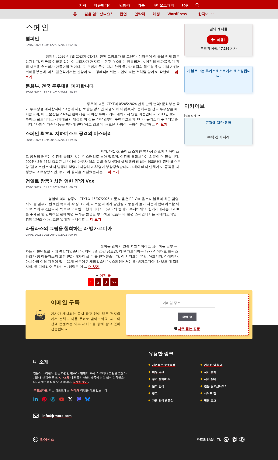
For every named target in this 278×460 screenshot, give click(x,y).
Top (185, 5)
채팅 (156, 13)
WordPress (177, 13)
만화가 (124, 5)
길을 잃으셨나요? (98, 13)
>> (114, 282)
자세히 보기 (80, 382)
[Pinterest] (44, 399)
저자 (82, 5)
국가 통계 (210, 372)
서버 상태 (210, 379)
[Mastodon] (79, 399)
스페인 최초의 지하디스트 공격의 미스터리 (69, 133)
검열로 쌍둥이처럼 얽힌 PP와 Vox (60, 181)
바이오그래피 (163, 5)
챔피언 (32, 38)
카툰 (141, 5)
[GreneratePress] (226, 439)
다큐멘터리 (103, 5)
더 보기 (161, 124)
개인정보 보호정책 (163, 365)
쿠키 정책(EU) (161, 379)
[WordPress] (52, 399)
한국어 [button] (203, 13)
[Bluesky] (87, 399)
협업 (123, 13)
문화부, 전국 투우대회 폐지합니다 (60, 86)
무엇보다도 (40, 390)
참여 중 (187, 317)
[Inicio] (62, 16)
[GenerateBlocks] (234, 439)
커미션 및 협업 (213, 365)
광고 (155, 393)
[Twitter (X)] (70, 399)
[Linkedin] (35, 399)
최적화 (75, 390)
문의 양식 (158, 386)
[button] (197, 5)
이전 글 (105, 275)
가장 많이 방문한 (162, 400)
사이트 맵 (210, 393)
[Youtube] (61, 399)
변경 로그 (210, 400)
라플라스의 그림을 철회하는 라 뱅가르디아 (69, 228)
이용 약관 (158, 372)
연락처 (139, 13)
